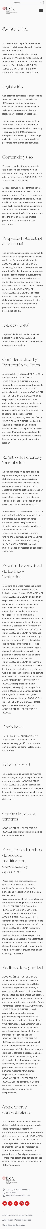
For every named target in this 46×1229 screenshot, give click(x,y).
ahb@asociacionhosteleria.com (16, 1195)
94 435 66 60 (9, 1192)
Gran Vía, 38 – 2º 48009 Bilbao (16, 1190)
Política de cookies (22, 1220)
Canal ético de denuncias (13, 1225)
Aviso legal (7, 1220)
